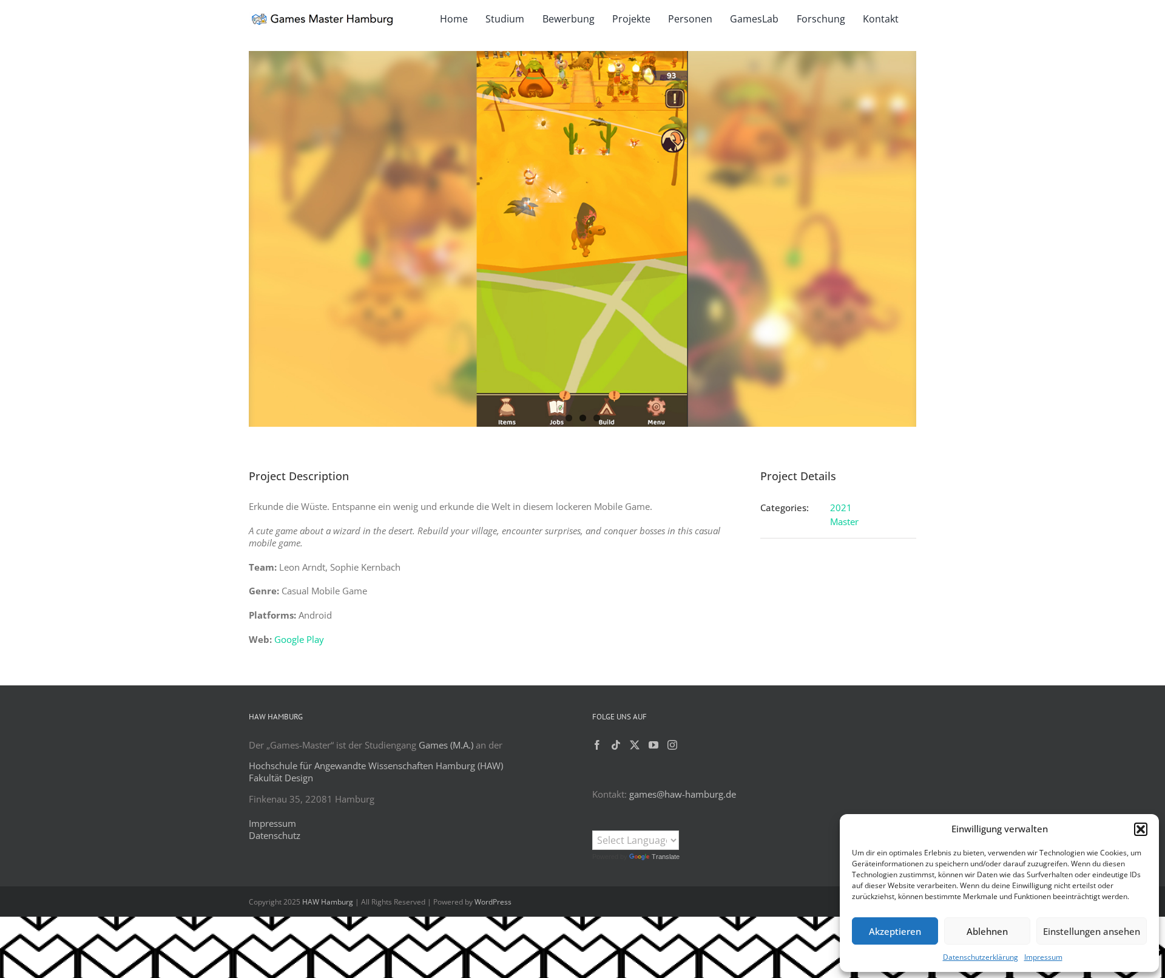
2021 (841, 507)
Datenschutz (274, 835)
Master (844, 521)
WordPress (493, 902)
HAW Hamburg (327, 902)
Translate (666, 856)
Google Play (299, 639)
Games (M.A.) (446, 745)
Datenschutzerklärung (980, 957)
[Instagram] (672, 745)
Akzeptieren (895, 931)
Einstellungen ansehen (1091, 931)
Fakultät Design (281, 778)
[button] (1141, 829)
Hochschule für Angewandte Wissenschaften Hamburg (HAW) (376, 765)
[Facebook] (597, 745)
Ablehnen (987, 931)
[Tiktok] (616, 745)
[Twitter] (635, 745)
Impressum (1043, 957)
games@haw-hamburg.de (682, 794)
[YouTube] (653, 745)
